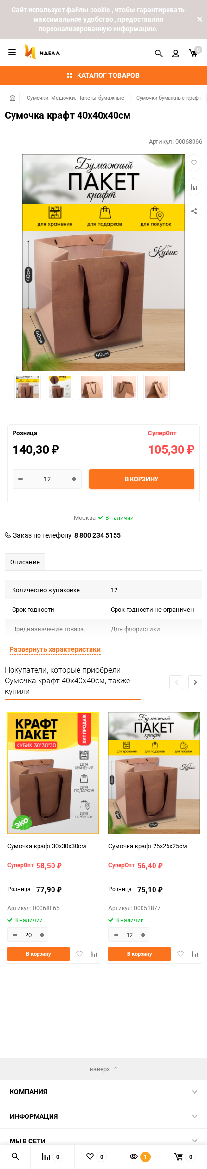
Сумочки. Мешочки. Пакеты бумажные (75, 97)
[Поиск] (159, 52)
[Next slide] (195, 682)
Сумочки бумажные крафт (168, 97)
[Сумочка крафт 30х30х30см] (53, 774)
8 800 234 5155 (97, 535)
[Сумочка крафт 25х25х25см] (154, 774)
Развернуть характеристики (55, 648)
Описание (25, 561)
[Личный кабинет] (175, 52)
